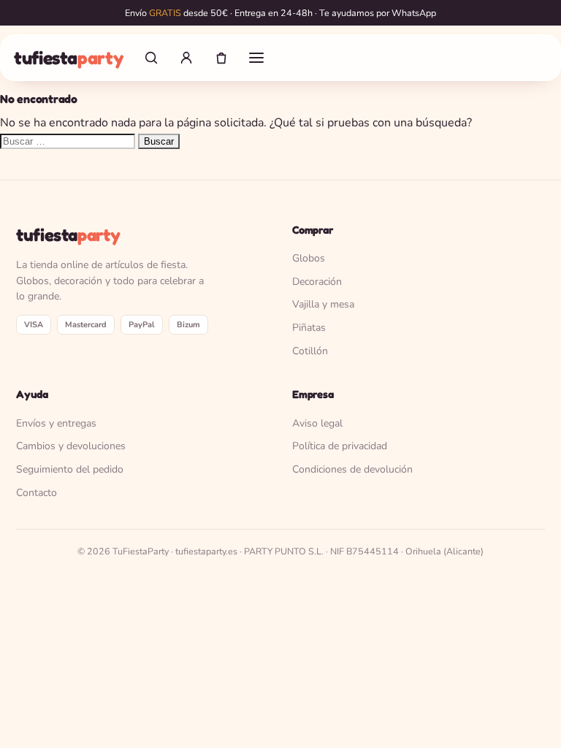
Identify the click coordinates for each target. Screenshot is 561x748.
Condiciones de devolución (352, 469)
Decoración (317, 282)
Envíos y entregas (56, 423)
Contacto (36, 493)
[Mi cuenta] (186, 57)
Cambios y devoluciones (71, 446)
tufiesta (68, 58)
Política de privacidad (339, 446)
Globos (308, 258)
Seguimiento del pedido (69, 469)
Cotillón (310, 351)
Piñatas (309, 328)
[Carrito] (221, 57)
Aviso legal (317, 423)
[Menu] (256, 57)
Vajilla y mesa (323, 304)
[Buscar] (151, 57)
